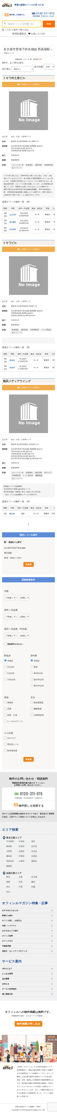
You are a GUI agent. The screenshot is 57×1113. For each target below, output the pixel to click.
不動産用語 (6, 946)
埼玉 (8, 887)
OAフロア (11, 738)
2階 (5, 214)
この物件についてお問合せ (29, 84)
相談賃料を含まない (15, 644)
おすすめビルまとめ (10, 910)
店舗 (9, 709)
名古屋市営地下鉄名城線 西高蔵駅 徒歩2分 (27, 449)
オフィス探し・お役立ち (12, 921)
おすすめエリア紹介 (10, 931)
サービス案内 (12, 961)
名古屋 (34, 877)
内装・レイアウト (9, 926)
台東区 (21, 851)
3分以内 (10, 667)
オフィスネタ (7, 941)
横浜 (33, 882)
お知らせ (5, 984)
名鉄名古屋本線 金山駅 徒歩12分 (23, 315)
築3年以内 (38, 673)
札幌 (33, 887)
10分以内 (11, 679)
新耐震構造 (38, 702)
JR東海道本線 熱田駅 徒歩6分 (22, 313)
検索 (48, 24)
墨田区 (34, 861)
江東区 (21, 861)
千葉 (21, 887)
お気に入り (37, 34)
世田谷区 (10, 861)
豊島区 (9, 856)
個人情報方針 (7, 994)
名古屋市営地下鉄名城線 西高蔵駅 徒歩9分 (27, 146)
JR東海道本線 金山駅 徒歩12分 (22, 454)
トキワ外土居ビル (14, 77)
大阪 (21, 877)
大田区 (9, 851)
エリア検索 (10, 829)
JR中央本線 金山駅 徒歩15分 (22, 148)
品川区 (34, 846)
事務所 (10, 702)
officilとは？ (7, 969)
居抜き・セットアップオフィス (14, 951)
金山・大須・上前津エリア (21, 136)
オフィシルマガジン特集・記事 (25, 903)
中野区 (21, 856)
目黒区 (34, 856)
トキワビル (10, 242)
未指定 (10, 661)
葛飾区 (9, 866)
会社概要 (5, 979)
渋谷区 (21, 846)
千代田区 (10, 841)
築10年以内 (39, 679)
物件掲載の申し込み (28, 1023)
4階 (5, 229)
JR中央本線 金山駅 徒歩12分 (22, 451)
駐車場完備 (12, 751)
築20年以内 (39, 686)
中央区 (21, 841)
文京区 (34, 851)
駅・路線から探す (14, 558)
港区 (33, 841)
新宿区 (9, 846)
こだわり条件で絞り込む (16, 30)
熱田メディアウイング (17, 381)
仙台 (8, 892)
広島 (21, 882)
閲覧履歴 (20, 34)
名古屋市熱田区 (22, 141)
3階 (5, 367)
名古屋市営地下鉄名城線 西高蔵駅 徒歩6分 (27, 311)
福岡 (8, 882)
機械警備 (38, 709)
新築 (36, 667)
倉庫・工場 (12, 715)
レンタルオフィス (15, 721)
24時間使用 (39, 715)
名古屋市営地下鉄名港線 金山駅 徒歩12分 (26, 458)
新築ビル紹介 (7, 915)
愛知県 (13, 141)
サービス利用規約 (9, 989)
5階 (5, 514)
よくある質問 (7, 974)
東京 (8, 877)
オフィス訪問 (7, 936)
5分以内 (10, 673)
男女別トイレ (13, 744)
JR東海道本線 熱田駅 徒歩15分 (22, 151)
